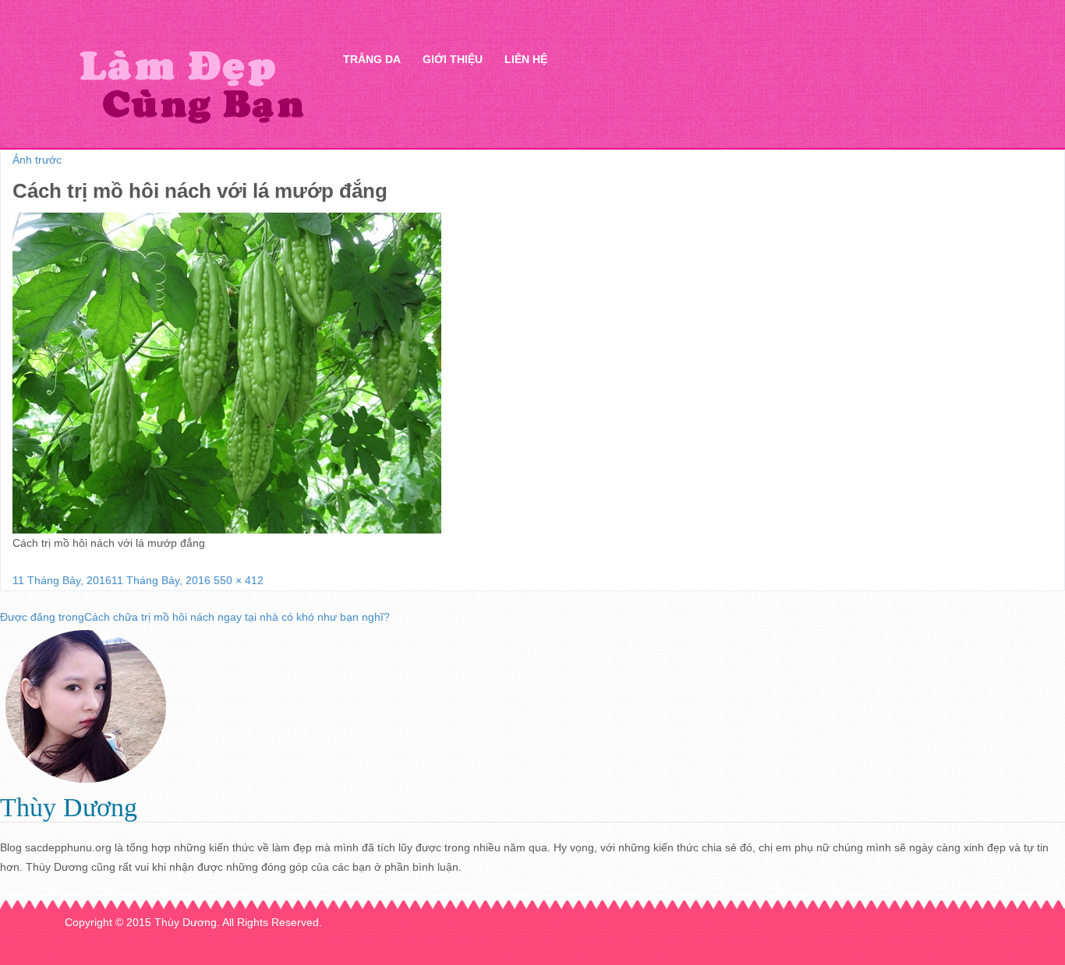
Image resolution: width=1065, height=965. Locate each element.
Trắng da (372, 59)
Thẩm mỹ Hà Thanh (191, 86)
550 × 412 (239, 580)
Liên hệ (525, 59)
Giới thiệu (453, 59)
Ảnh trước (37, 159)
